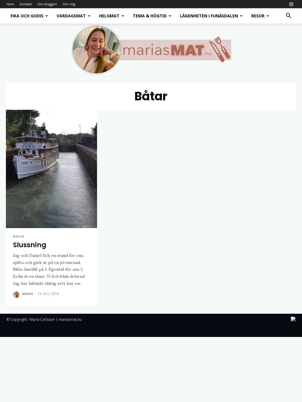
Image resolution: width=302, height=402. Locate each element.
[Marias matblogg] (151, 50)
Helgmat (109, 16)
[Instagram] (291, 4)
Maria (27, 294)
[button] (288, 16)
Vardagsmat (71, 16)
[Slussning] (51, 169)
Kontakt (26, 4)
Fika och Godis (27, 16)
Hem (10, 4)
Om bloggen (47, 4)
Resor (258, 16)
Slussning (29, 245)
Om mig (69, 4)
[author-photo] (17, 294)
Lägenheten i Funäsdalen (209, 16)
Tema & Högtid (150, 16)
